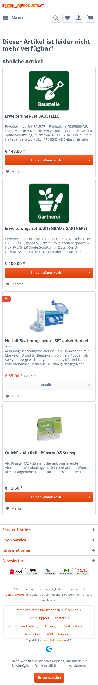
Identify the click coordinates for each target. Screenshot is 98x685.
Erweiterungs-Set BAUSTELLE (32, 116)
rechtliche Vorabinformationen (38, 610)
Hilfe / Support (39, 618)
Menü (17, 18)
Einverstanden (49, 677)
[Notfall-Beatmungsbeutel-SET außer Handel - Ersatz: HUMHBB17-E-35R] (49, 315)
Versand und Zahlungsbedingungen (34, 626)
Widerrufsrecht (75, 626)
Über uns (71, 610)
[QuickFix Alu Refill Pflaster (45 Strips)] (49, 427)
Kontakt (60, 618)
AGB (50, 634)
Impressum (66, 634)
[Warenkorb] (90, 18)
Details (46, 384)
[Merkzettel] (67, 18)
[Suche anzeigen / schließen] (55, 18)
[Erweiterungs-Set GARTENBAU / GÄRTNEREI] (49, 203)
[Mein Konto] (78, 18)
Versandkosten (15, 595)
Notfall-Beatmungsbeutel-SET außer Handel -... (46, 343)
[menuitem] (12, 18)
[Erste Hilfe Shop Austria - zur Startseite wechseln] (23, 6)
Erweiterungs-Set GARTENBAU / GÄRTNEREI (46, 228)
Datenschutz (33, 634)
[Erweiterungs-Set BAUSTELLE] (49, 91)
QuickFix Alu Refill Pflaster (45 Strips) (40, 452)
